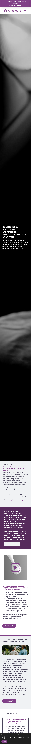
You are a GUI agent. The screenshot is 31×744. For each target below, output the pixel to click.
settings (14, 738)
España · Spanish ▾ (16, 5)
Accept (4, 741)
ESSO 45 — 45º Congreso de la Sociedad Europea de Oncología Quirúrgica (15, 721)
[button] (25, 10)
